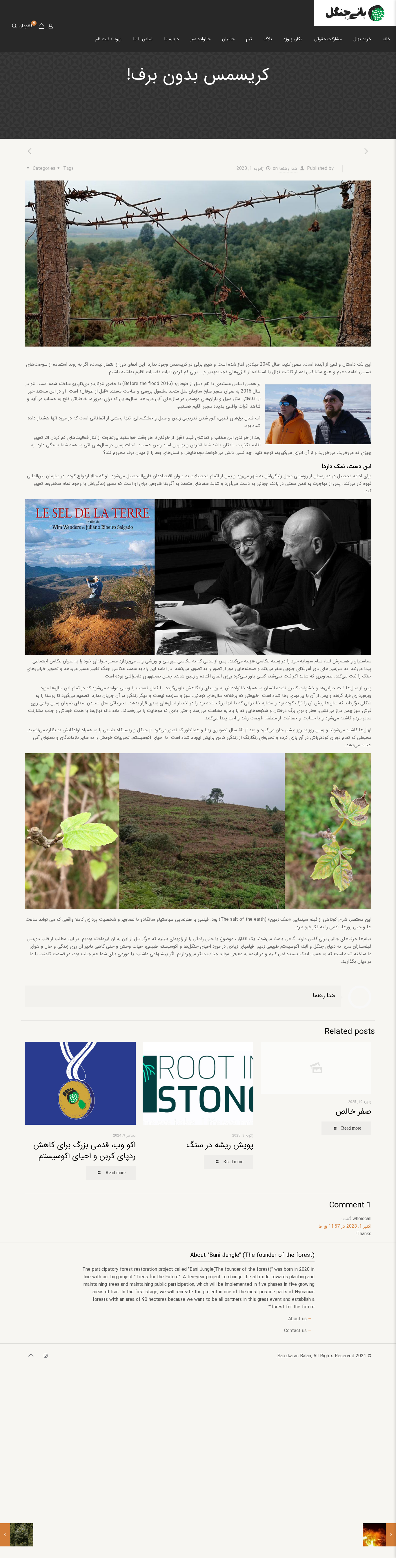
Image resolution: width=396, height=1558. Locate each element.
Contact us (295, 1330)
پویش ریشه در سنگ (219, 1145)
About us (297, 1319)
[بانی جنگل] (355, 13)
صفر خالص (353, 1111)
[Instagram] (46, 1356)
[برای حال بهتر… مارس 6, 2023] (5, 1534)
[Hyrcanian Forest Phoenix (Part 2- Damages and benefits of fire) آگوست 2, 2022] (391, 1534)
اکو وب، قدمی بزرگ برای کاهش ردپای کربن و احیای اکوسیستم (84, 1151)
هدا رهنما (288, 168)
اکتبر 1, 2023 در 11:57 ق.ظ (345, 1226)
